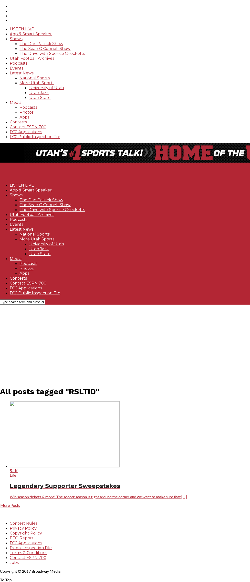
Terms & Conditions (28, 552)
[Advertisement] (125, 343)
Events (16, 68)
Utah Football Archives (32, 58)
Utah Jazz (39, 92)
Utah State (40, 97)
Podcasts (18, 63)
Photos (26, 112)
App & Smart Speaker (31, 34)
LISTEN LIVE (22, 29)
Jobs (14, 562)
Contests (18, 122)
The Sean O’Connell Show (45, 48)
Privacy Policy (23, 528)
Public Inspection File (31, 548)
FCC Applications (26, 132)
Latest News (21, 73)
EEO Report (21, 538)
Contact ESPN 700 (28, 127)
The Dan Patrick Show (41, 43)
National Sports (35, 78)
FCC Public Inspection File (35, 136)
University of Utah (46, 87)
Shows (16, 38)
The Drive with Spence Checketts (52, 53)
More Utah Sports (37, 83)
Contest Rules (23, 523)
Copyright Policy (26, 533)
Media (15, 102)
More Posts (10, 505)
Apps (24, 117)
